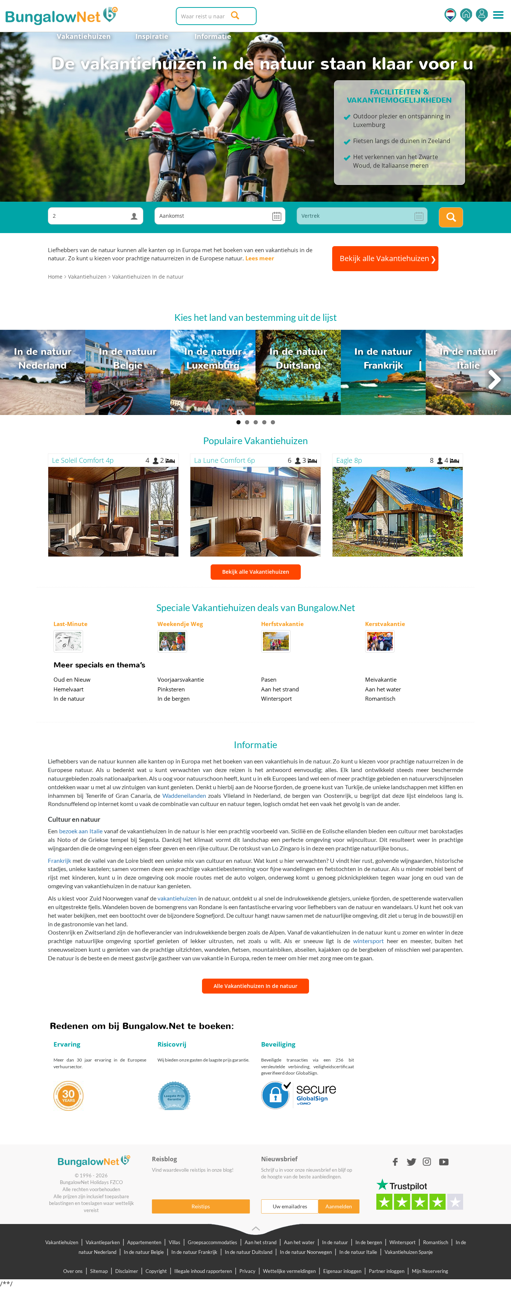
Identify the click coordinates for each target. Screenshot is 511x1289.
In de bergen (173, 698)
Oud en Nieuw (72, 679)
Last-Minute (70, 624)
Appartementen (144, 1242)
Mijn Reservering (430, 1271)
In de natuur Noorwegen (306, 1252)
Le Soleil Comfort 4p (83, 460)
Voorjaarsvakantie (180, 679)
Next (494, 380)
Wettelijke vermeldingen (289, 1271)
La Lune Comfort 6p (224, 460)
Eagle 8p (349, 460)
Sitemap (99, 1271)
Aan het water (383, 689)
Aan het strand (280, 689)
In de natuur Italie (358, 1252)
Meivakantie (381, 679)
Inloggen (482, 15)
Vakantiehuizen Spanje (409, 1252)
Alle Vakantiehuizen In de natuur (255, 985)
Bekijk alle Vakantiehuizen (255, 571)
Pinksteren (171, 689)
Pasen (268, 679)
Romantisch (380, 698)
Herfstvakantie (282, 624)
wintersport (368, 940)
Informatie (213, 36)
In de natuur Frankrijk (194, 1252)
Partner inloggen (386, 1271)
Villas (174, 1242)
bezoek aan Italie (81, 830)
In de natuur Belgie (144, 1252)
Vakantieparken (103, 1242)
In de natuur (69, 698)
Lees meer (259, 258)
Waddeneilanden (184, 795)
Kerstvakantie (385, 624)
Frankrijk (59, 860)
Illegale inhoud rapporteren (203, 1271)
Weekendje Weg (180, 624)
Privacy (247, 1271)
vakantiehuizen (177, 898)
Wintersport (276, 698)
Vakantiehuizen (84, 36)
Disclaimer (126, 1271)
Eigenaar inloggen (342, 1271)
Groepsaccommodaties (212, 1242)
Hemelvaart (68, 689)
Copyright (156, 1271)
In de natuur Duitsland (248, 1252)
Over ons (73, 1271)
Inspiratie (151, 36)
